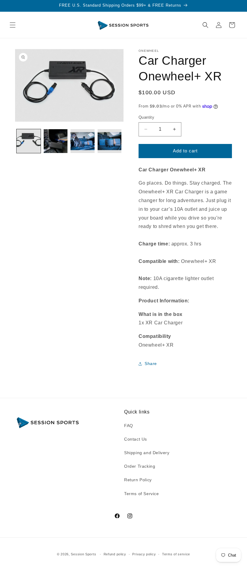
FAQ (128, 425)
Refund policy (115, 554)
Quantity (146, 117)
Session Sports (83, 554)
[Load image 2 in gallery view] (56, 141)
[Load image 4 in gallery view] (110, 141)
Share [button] (151, 363)
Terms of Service (141, 493)
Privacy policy (144, 554)
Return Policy (138, 479)
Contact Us (135, 439)
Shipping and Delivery (147, 452)
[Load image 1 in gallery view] (29, 141)
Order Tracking (139, 466)
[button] (12, 25)
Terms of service (176, 554)
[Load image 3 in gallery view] (82, 141)
